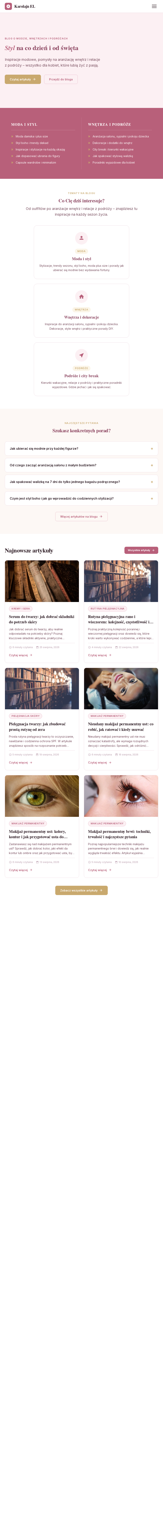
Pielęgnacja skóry (26, 715)
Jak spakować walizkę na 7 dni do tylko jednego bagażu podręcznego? (65, 482)
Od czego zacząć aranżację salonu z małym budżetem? (53, 465)
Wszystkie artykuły (139, 550)
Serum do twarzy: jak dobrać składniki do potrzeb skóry (41, 619)
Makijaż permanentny (107, 715)
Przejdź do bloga (61, 79)
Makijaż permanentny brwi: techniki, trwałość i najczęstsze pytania (119, 834)
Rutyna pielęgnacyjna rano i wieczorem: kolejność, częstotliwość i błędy (118, 622)
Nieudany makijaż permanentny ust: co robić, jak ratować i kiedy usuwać (120, 726)
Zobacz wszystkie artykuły (79, 890)
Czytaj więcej (18, 655)
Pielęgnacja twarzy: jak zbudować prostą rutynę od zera (37, 726)
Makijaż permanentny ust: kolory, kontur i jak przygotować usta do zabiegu (37, 837)
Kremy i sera (21, 608)
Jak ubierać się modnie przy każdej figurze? (44, 448)
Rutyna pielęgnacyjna (107, 608)
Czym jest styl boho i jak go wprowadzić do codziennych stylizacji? (62, 498)
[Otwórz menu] (154, 6)
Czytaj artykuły (20, 79)
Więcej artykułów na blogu (79, 516)
